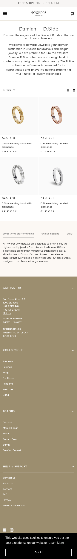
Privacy (7, 500)
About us (8, 483)
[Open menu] (8, 13)
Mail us (7, 313)
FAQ (5, 494)
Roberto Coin (10, 439)
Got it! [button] (39, 552)
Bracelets (8, 361)
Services (7, 489)
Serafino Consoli (12, 450)
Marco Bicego (10, 428)
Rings (6, 372)
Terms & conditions (14, 505)
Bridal (6, 394)
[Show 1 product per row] (68, 90)
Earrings (7, 367)
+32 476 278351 (11, 309)
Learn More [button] (56, 542)
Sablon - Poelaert (12, 322)
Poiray (6, 433)
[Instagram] (11, 530)
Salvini (6, 444)
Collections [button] (13, 350)
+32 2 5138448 (11, 306)
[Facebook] (4, 530)
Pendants (8, 383)
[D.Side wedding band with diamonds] (19, 116)
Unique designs (50, 233)
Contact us (9, 477)
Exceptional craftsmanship (18, 233)
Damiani (8, 138)
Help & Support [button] (15, 466)
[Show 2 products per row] (74, 90)
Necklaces (9, 378)
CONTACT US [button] (12, 287)
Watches (8, 389)
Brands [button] (9, 411)
